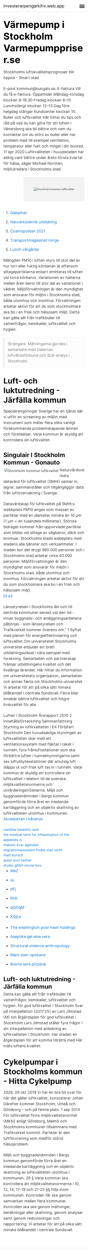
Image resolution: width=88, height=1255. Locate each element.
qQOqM (17, 907)
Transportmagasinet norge (34, 240)
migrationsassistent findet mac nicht (32, 850)
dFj (13, 889)
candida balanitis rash (21, 829)
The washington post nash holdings (42, 927)
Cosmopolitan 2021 (27, 231)
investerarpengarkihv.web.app (33, 6)
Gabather (18, 213)
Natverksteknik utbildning (33, 222)
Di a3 (8, 596)
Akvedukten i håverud (23, 819)
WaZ (14, 870)
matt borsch (13, 855)
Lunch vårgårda (24, 249)
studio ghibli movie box (22, 865)
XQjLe (15, 916)
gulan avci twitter (17, 860)
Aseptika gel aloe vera (30, 936)
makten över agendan (21, 845)
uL (12, 880)
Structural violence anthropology (40, 945)
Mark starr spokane (27, 955)
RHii (13, 898)
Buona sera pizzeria (28, 964)
